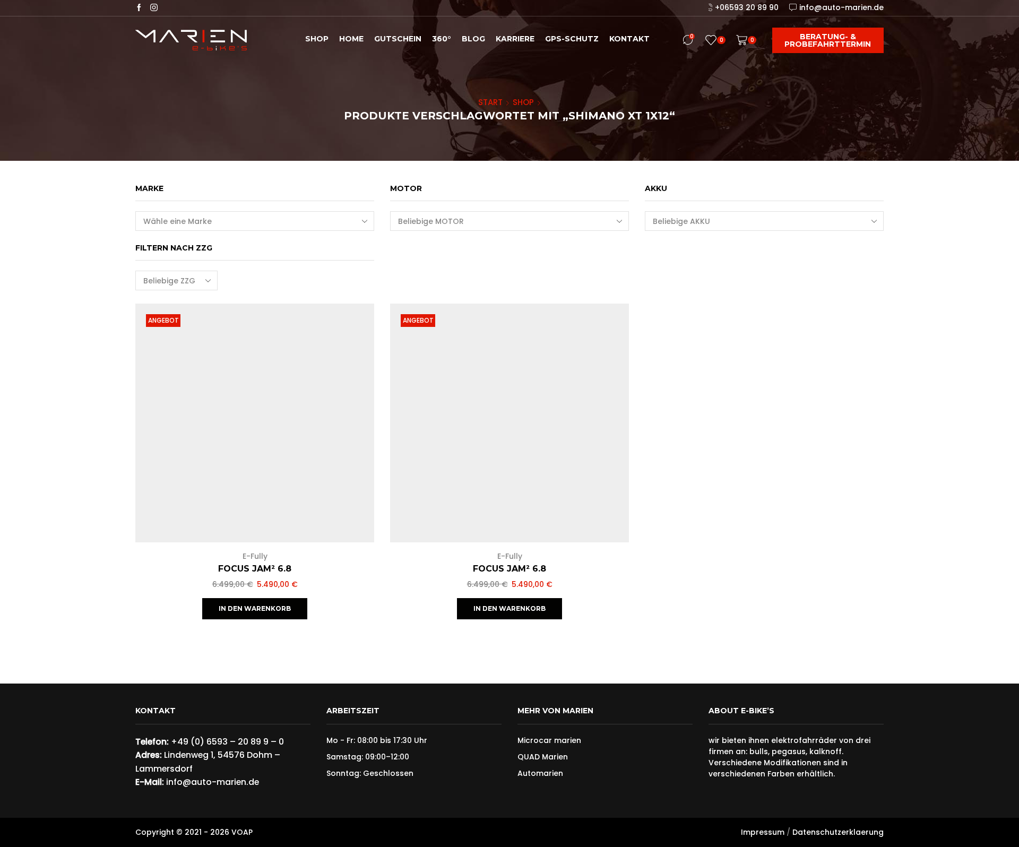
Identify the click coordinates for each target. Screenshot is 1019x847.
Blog (473, 39)
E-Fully (255, 556)
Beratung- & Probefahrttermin (827, 40)
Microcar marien (549, 740)
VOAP (242, 832)
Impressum (762, 832)
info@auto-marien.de (212, 782)
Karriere (515, 39)
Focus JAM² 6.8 (254, 569)
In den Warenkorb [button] (354, 473)
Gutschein (397, 39)
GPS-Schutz (572, 39)
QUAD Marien (542, 756)
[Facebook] (139, 8)
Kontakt (629, 39)
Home (351, 39)
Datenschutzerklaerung (838, 832)
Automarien (540, 773)
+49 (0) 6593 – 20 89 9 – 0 (227, 742)
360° (441, 39)
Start (490, 102)
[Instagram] (154, 8)
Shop (317, 39)
